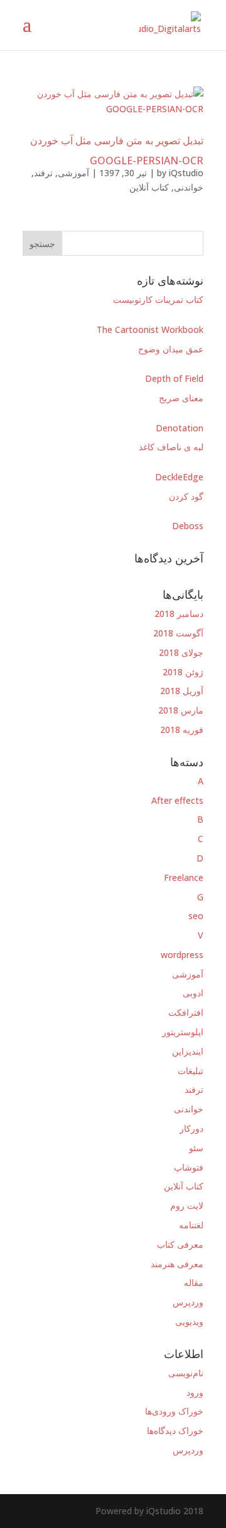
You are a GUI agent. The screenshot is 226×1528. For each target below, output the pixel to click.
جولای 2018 (181, 652)
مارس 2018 (180, 710)
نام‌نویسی (185, 1373)
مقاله (193, 1282)
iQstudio (186, 173)
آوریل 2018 (181, 691)
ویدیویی (189, 1321)
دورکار (191, 1128)
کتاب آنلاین (149, 187)
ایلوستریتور (182, 1032)
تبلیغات (190, 1071)
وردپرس (188, 1302)
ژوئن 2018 (183, 672)
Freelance (183, 877)
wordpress (182, 955)
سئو (196, 1148)
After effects (177, 800)
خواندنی (188, 187)
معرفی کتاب (180, 1244)
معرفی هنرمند (177, 1264)
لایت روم (186, 1205)
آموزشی (73, 173)
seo (195, 916)
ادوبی (193, 993)
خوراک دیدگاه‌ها (175, 1430)
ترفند (43, 173)
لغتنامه (191, 1225)
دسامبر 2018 (178, 613)
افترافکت (185, 1012)
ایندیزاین (187, 1051)
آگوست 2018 (178, 633)
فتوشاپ (188, 1167)
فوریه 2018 (181, 729)
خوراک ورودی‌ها (174, 1411)
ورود (194, 1392)
